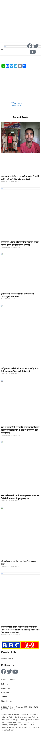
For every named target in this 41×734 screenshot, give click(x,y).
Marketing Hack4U (8, 680)
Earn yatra (5, 692)
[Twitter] (36, 46)
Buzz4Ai (4, 697)
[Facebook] (29, 46)
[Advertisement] (20, 21)
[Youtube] (32, 52)
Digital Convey (6, 701)
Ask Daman (5, 688)
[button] (1, 49)
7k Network (5, 684)
